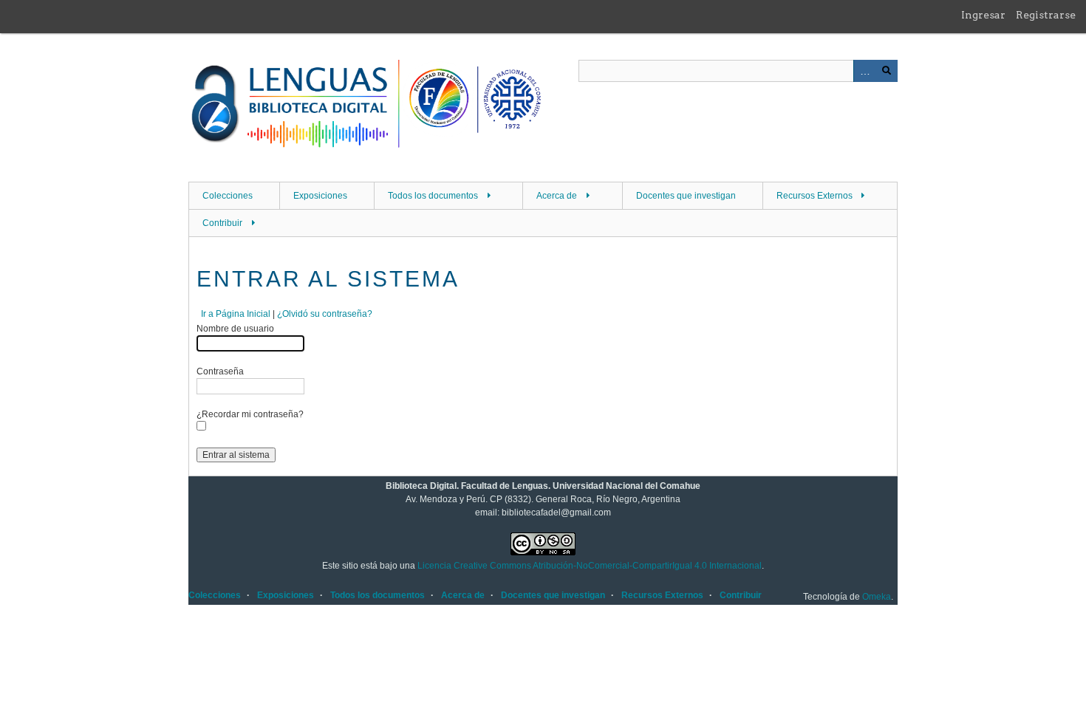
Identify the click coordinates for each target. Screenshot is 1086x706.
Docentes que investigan (686, 196)
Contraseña (220, 371)
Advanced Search (864, 71)
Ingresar (983, 15)
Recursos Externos (814, 196)
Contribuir (222, 223)
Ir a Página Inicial (235, 314)
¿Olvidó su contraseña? (324, 314)
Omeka (876, 597)
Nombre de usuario (235, 328)
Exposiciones (320, 196)
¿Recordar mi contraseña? (250, 414)
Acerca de (556, 196)
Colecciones (227, 196)
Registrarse (1046, 15)
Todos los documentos (433, 196)
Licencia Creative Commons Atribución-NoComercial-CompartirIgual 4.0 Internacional (589, 566)
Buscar (886, 71)
